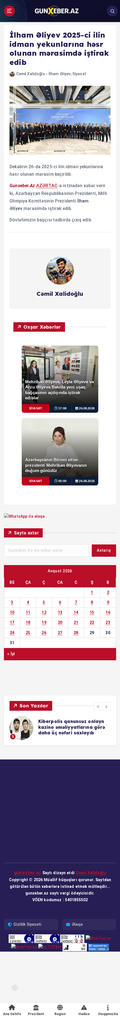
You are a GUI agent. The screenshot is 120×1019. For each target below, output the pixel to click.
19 (44, 622)
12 (44, 612)
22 (92, 622)
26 (44, 633)
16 (107, 612)
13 (60, 612)
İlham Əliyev (60, 74)
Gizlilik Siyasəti (27, 924)
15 (92, 612)
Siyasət (79, 74)
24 (12, 633)
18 (28, 622)
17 (12, 622)
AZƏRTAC (46, 185)
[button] (98, 706)
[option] (60, 728)
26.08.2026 (86, 408)
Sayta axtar (26, 533)
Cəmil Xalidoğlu (30, 74)
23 (107, 622)
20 (60, 622)
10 (12, 612)
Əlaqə (77, 924)
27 (60, 633)
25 (28, 633)
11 (28, 612)
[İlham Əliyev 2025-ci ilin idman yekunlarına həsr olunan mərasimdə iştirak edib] (60, 120)
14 (76, 612)
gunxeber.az (27, 872)
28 (76, 633)
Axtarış (104, 550)
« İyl (11, 654)
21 (76, 622)
